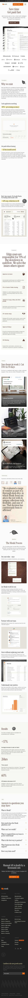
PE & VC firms (18, 943)
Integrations (4, 924)
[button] (25, 4)
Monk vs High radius (5, 949)
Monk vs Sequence (5, 945)
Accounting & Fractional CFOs (20, 946)
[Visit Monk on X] (15, 973)
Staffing (16, 924)
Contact (16, 968)
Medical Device (18, 932)
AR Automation (4, 920)
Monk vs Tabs (4, 943)
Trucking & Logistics (19, 922)
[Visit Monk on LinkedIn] (18, 973)
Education (17, 934)
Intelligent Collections (6, 922)
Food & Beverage (19, 928)
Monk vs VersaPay (5, 957)
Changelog (3, 966)
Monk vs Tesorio (5, 955)
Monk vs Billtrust (5, 951)
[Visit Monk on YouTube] (20, 973)
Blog (2, 964)
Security (16, 966)
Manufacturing (18, 920)
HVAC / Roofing (18, 930)
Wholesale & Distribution (20, 926)
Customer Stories (5, 968)
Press (2, 970)
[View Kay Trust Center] (3, 979)
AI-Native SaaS (18, 936)
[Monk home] (5, 4)
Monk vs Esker (4, 953)
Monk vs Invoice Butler (6, 947)
